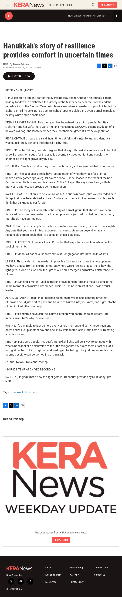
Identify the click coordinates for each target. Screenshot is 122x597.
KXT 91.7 (74, 575)
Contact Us (99, 575)
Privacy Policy (77, 582)
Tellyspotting (76, 567)
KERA (48, 567)
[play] (8, 16)
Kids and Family (53, 575)
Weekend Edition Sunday (26, 392)
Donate (109, 5)
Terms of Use (101, 567)
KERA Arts (50, 582)
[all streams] (117, 16)
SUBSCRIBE (61, 540)
